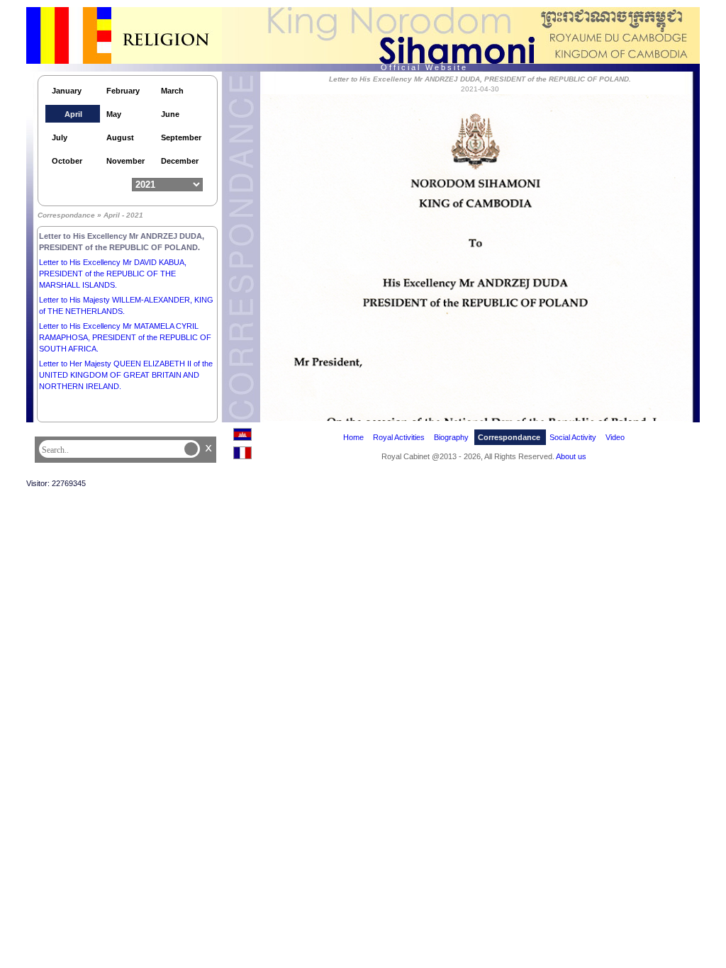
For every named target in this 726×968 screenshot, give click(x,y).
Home (353, 437)
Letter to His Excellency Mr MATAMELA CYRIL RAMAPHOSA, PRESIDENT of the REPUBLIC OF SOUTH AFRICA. (125, 337)
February (123, 90)
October (67, 161)
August (120, 137)
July (59, 137)
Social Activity (572, 437)
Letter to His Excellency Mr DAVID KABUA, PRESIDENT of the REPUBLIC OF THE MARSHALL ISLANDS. (112, 273)
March (172, 90)
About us (571, 456)
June (170, 114)
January (67, 90)
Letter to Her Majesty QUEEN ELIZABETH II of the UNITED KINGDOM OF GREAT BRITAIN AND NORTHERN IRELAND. (126, 374)
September (181, 137)
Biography (451, 437)
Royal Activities (399, 437)
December (180, 161)
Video (615, 437)
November (125, 161)
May (113, 114)
